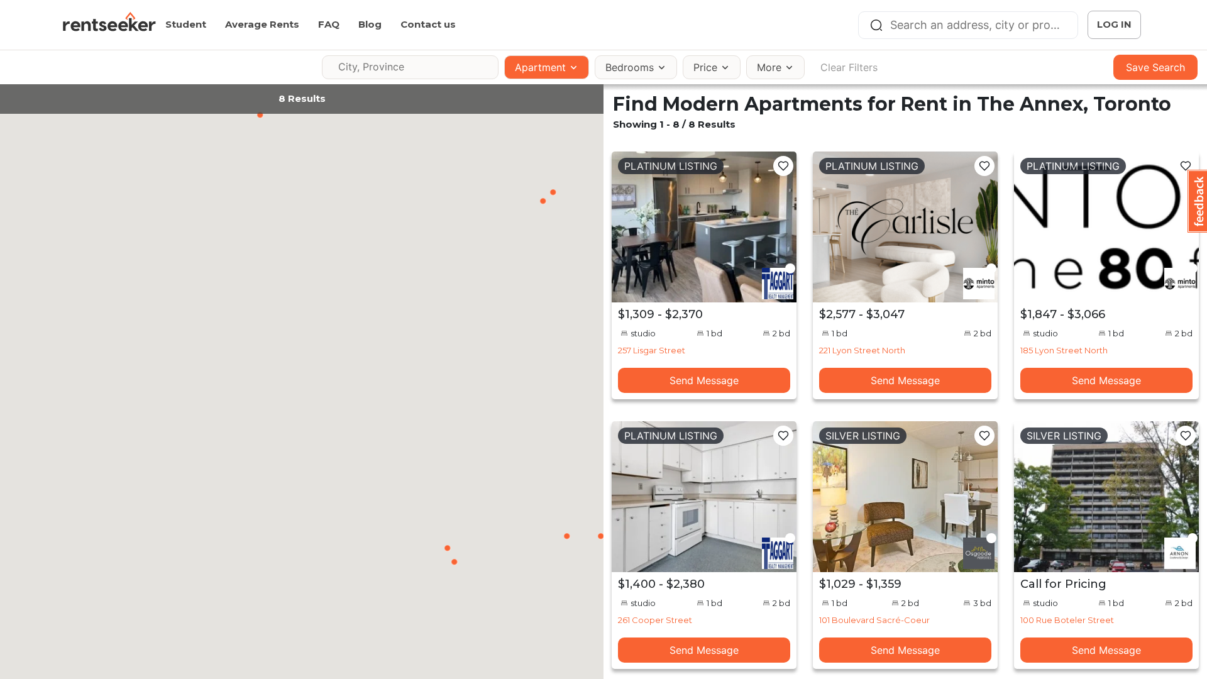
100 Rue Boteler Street (1067, 620)
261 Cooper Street (655, 620)
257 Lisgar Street (651, 350)
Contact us (428, 24)
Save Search (1155, 67)
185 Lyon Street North (1064, 350)
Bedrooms (629, 67)
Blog (370, 24)
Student (185, 24)
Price (705, 67)
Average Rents (262, 24)
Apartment (540, 67)
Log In (1114, 24)
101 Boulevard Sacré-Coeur (874, 620)
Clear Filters (849, 67)
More (769, 67)
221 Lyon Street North (862, 350)
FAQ (328, 24)
